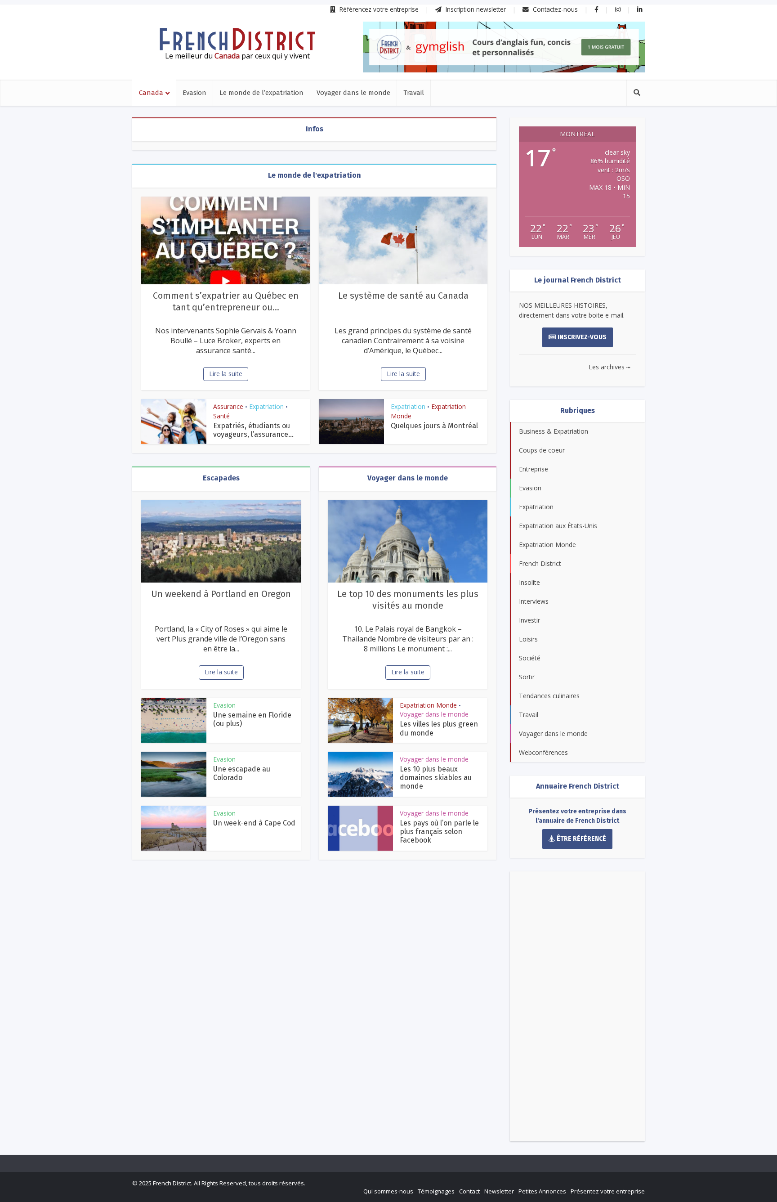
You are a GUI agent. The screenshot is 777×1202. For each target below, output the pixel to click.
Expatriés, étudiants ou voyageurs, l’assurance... (253, 430)
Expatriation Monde (428, 705)
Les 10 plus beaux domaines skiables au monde (436, 777)
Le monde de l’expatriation (261, 93)
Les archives (609, 367)
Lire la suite (225, 373)
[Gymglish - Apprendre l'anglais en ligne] (504, 47)
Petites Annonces (542, 1191)
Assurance (228, 406)
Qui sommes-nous (388, 1191)
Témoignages (436, 1191)
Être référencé (581, 839)
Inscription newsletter (475, 9)
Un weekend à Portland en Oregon (221, 593)
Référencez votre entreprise (378, 9)
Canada (151, 93)
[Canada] (237, 39)
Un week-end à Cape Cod (254, 823)
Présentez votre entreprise (608, 1191)
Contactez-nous (554, 9)
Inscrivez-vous (582, 337)
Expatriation (266, 406)
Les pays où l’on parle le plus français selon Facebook (439, 831)
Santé (221, 416)
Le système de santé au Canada (403, 295)
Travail (413, 93)
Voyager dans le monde (353, 93)
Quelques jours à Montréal (434, 426)
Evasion (194, 93)
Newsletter (499, 1191)
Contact (469, 1191)
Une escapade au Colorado (241, 773)
